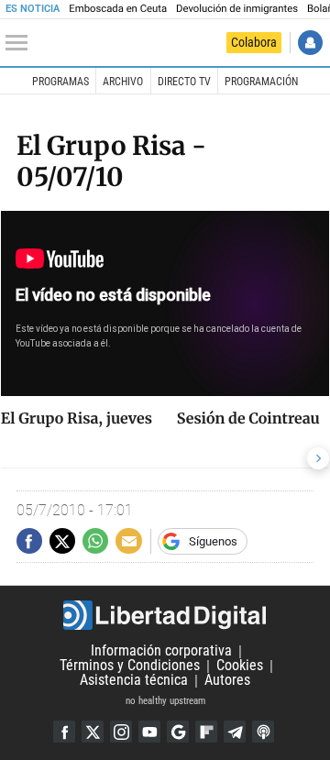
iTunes (263, 732)
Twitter (93, 732)
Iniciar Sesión (310, 42)
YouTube (149, 732)
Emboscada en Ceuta (118, 9)
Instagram (121, 732)
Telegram (235, 732)
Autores (227, 680)
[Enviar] (95, 541)
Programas (60, 81)
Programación (261, 81)
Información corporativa (161, 651)
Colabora (254, 42)
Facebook (64, 732)
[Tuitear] (62, 541)
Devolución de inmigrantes (237, 9)
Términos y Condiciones (130, 666)
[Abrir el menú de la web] (21, 43)
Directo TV (184, 81)
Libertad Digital (165, 615)
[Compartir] (29, 541)
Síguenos (213, 541)
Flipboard (206, 732)
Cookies (239, 666)
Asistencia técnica (134, 680)
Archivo (123, 81)
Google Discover (178, 732)
